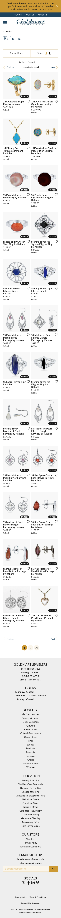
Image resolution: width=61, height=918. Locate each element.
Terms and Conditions (30, 846)
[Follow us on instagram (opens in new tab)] (33, 883)
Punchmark (36, 913)
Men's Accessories (30, 714)
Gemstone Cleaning (30, 818)
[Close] (57, 6)
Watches (30, 767)
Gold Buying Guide (31, 825)
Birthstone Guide (30, 799)
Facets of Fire (30, 729)
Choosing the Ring (30, 791)
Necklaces (30, 755)
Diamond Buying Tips (30, 788)
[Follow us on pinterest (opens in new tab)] (37, 883)
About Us (30, 839)
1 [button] (25, 647)
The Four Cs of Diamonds (30, 784)
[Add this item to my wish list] (27, 101)
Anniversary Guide (30, 822)
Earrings (30, 744)
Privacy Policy (30, 842)
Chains (30, 759)
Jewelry (8, 31)
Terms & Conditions (38, 897)
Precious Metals (30, 806)
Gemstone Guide (31, 803)
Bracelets (30, 752)
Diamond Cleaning (30, 814)
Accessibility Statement (30, 903)
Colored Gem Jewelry (30, 733)
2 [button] (30, 647)
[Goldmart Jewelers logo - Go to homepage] (30, 22)
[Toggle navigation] (5, 22)
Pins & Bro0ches (30, 763)
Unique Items (30, 737)
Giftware (30, 725)
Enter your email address (30, 862)
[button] (18, 14)
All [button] (37, 647)
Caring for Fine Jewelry (31, 810)
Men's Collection (31, 721)
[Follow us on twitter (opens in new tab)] (24, 883)
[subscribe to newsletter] (53, 869)
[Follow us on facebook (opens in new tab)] (28, 883)
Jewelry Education (30, 780)
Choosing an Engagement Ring (30, 795)
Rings (30, 740)
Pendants (30, 748)
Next (53, 67)
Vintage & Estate (30, 718)
